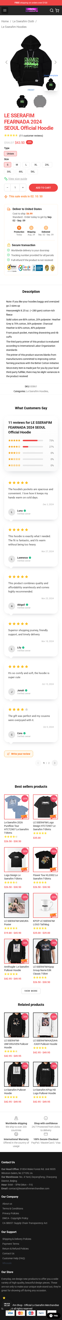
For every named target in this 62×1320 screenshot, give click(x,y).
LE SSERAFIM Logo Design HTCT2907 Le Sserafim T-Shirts (44, 826)
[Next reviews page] (55, 763)
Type (6, 148)
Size (6, 159)
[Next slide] (55, 62)
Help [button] (56, 1315)
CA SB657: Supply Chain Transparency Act (24, 1223)
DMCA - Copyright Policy (15, 1218)
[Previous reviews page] (38, 763)
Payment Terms (10, 1243)
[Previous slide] (6, 62)
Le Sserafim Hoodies (14, 27)
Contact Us (8, 1253)
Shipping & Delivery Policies (16, 1239)
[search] (52, 10)
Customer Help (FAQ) (13, 1258)
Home (5, 21)
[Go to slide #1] (22, 101)
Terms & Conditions (12, 1208)
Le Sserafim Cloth (23, 21)
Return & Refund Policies (15, 1248)
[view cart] (57, 10)
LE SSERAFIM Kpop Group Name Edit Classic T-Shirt (43, 970)
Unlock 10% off (7, 1305)
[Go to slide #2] (40, 101)
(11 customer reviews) (31, 135)
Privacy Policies (10, 1213)
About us (7, 1203)
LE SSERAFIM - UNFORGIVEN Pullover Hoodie (16, 1044)
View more (31, 991)
